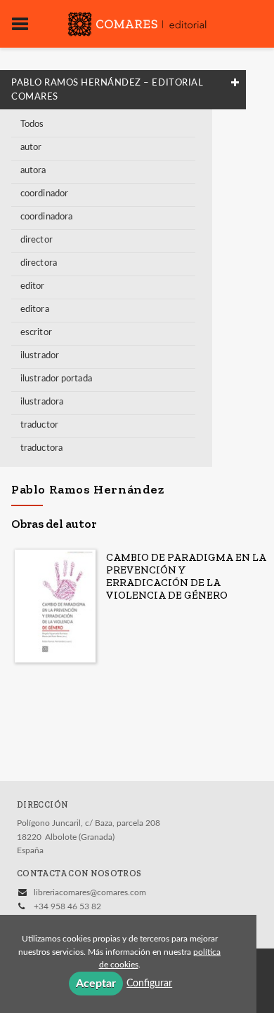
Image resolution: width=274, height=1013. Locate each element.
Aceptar (96, 983)
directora (38, 263)
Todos (32, 124)
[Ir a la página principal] (137, 22)
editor (32, 286)
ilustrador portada (56, 378)
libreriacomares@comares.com (90, 892)
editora (34, 309)
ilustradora (41, 402)
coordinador (44, 193)
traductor (39, 425)
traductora (41, 448)
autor (31, 147)
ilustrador (39, 355)
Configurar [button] (149, 983)
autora (33, 170)
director (36, 240)
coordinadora (46, 217)
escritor (36, 332)
